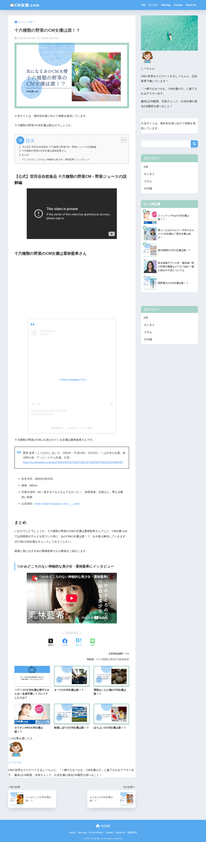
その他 (148, 188)
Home (72, 832)
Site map (82, 832)
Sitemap (165, 5)
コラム (148, 181)
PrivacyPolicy (96, 832)
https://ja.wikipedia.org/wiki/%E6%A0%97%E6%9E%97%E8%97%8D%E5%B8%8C (73, 462)
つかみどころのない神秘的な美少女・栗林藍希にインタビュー (58, 159)
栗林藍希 (124, 659)
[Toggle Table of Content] (122, 140)
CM (143, 5)
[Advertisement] (71, 287)
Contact (178, 5)
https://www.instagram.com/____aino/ (57, 503)
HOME (105, 826)
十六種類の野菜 (107, 659)
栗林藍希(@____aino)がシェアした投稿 (72, 428)
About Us (191, 5)
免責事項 (132, 832)
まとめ (25, 154)
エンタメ (153, 5)
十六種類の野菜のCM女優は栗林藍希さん (44, 150)
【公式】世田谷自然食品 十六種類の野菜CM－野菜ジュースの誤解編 (59, 146)
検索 (194, 144)
